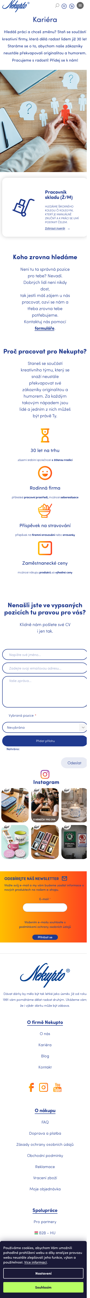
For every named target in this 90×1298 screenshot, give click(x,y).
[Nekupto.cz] (45, 975)
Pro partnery (45, 1221)
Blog (45, 1055)
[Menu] (80, 5)
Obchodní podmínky (45, 1155)
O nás (45, 1033)
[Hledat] (57, 5)
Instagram (46, 782)
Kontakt (45, 1067)
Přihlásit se (45, 937)
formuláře (44, 328)
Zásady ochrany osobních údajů (45, 1144)
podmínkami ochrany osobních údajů (45, 927)
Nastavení (43, 1273)
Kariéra (45, 1044)
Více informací (35, 1262)
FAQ (45, 1122)
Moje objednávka (45, 1188)
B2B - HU (46, 1232)
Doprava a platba (45, 1133)
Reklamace (45, 1166)
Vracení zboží (45, 1177)
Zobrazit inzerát (55, 228)
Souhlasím (43, 1287)
